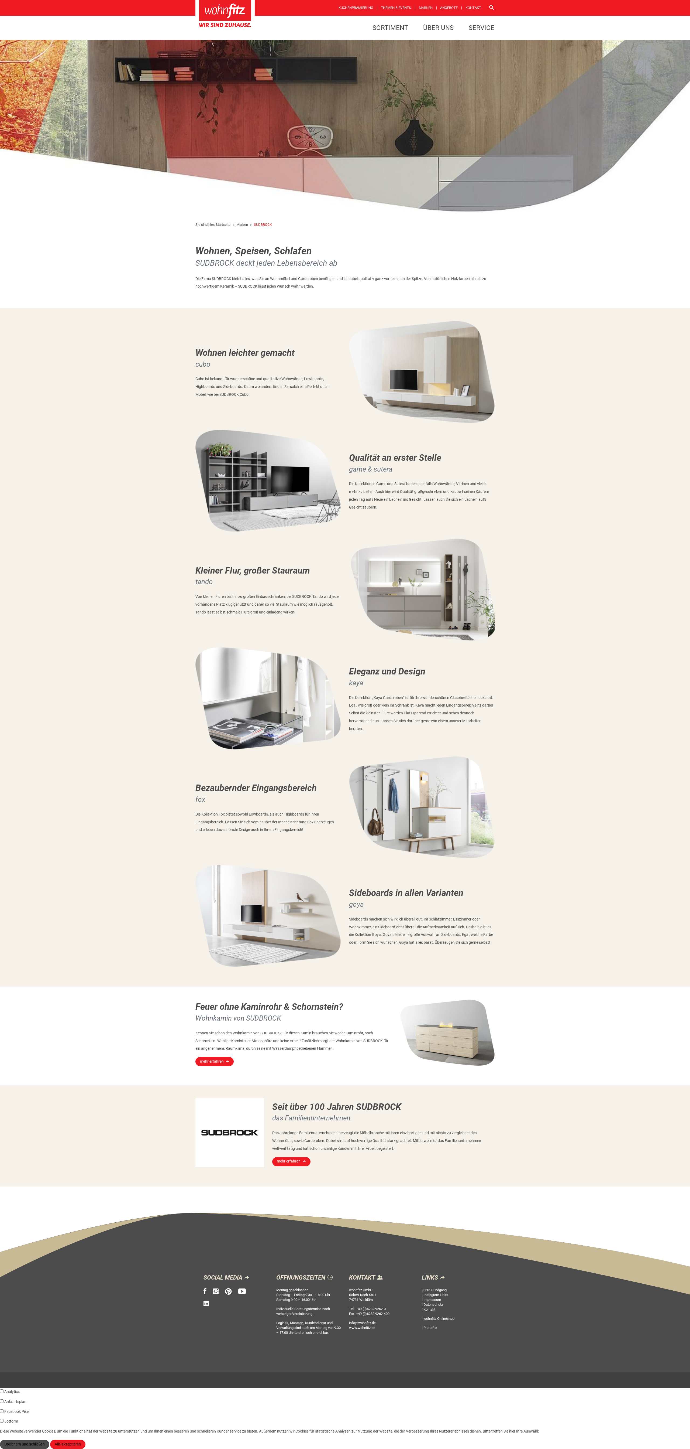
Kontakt (473, 8)
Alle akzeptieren (68, 1444)
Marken (426, 8)
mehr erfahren (212, 1061)
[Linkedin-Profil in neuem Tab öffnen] (206, 1303)
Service (481, 28)
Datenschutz (433, 1305)
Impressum (432, 1300)
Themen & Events (396, 8)
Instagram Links (435, 1295)
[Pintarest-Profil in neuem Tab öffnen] (228, 1291)
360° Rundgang (435, 1290)
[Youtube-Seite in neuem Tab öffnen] (242, 1291)
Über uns (438, 28)
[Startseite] (225, 15)
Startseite (223, 225)
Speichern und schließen (25, 1444)
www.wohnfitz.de (362, 1328)
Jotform (11, 1421)
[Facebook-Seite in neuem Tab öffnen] (204, 1291)
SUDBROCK (263, 225)
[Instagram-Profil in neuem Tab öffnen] (216, 1291)
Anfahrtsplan (15, 1401)
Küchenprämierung (356, 8)
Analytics (12, 1391)
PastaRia (430, 1328)
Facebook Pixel (16, 1411)
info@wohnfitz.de (362, 1323)
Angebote (449, 8)
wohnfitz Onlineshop (438, 1319)
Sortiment (390, 28)
